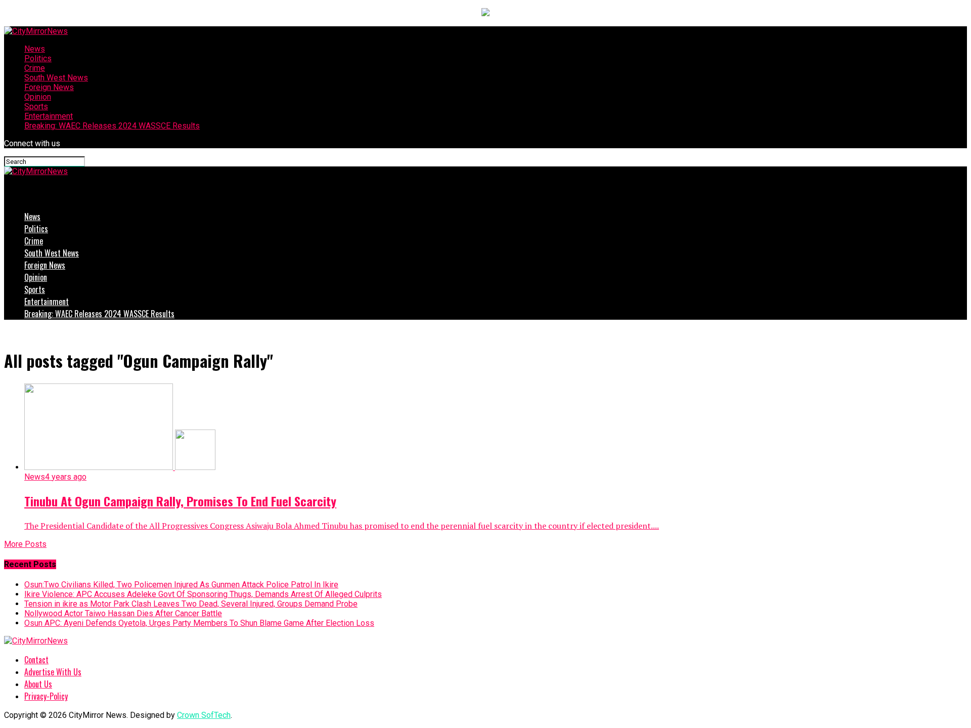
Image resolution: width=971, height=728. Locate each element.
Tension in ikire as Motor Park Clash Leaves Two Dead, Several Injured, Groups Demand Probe (191, 604)
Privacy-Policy (46, 696)
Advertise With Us (52, 672)
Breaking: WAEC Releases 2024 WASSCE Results (112, 126)
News (34, 49)
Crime (34, 68)
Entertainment (48, 116)
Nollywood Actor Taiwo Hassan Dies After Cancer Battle (123, 613)
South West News (56, 77)
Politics (38, 58)
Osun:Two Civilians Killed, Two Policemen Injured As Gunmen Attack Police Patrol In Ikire (181, 584)
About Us (38, 684)
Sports (36, 106)
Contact (36, 660)
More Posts (25, 544)
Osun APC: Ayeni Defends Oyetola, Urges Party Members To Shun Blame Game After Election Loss (199, 623)
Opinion (37, 97)
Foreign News (49, 87)
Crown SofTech (204, 715)
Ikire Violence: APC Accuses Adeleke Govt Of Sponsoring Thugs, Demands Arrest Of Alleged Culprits (203, 594)
